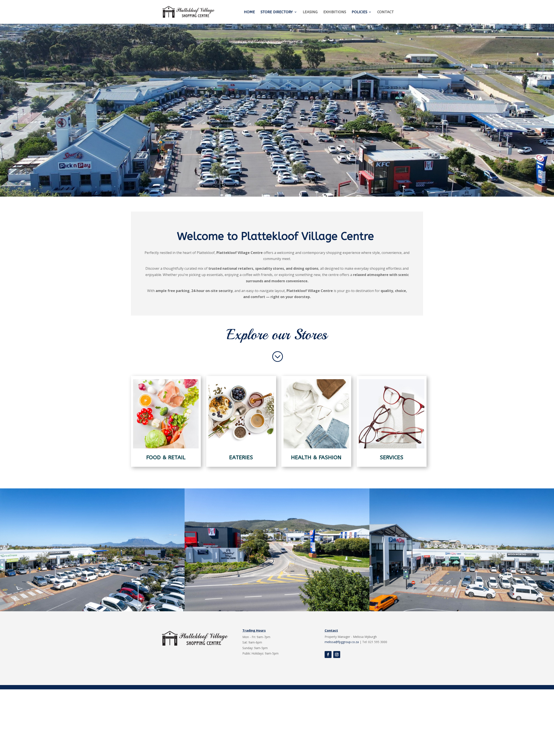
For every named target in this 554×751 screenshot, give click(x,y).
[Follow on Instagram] (336, 654)
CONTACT (385, 12)
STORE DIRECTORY (277, 12)
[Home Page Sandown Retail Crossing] (92, 610)
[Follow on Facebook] (328, 654)
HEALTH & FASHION (316, 457)
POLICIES (359, 12)
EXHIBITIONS (334, 12)
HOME (249, 12)
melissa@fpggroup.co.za (342, 642)
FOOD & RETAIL (165, 457)
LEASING (310, 12)
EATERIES (241, 457)
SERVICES (391, 457)
